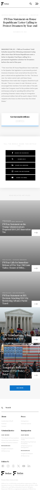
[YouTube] (23, 466)
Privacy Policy (5, 480)
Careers (3, 426)
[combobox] (30, 4)
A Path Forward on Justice (9, 442)
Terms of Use (14, 480)
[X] (18, 466)
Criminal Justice (26, 423)
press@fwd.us (20, 121)
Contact (4, 423)
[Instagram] (8, 466)
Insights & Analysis (7, 448)
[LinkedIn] (28, 466)
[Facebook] (2, 466)
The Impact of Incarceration (10, 438)
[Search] (30, 4)
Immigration (24, 421)
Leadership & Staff (7, 421)
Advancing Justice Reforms (9, 440)
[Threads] (13, 466)
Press (23, 417)
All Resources (5, 451)
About (3, 417)
